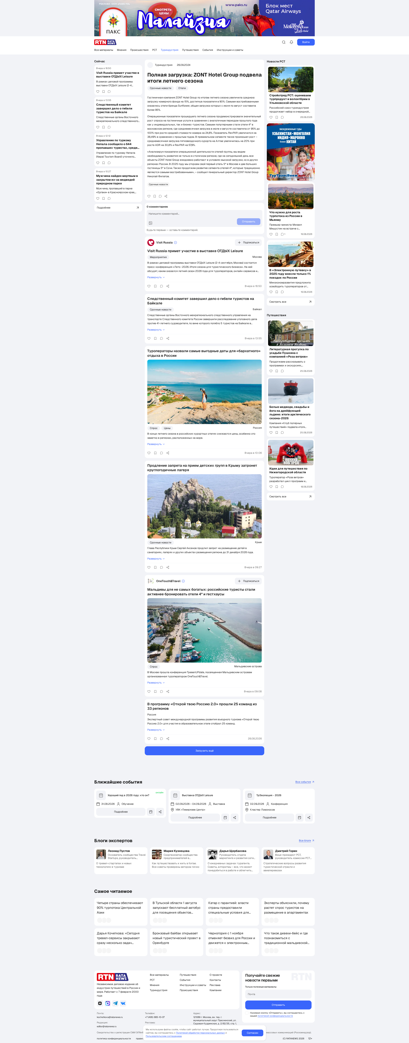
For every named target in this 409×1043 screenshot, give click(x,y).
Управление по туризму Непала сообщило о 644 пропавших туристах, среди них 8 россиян (116, 146)
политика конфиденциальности (114, 1038)
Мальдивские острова (248, 666)
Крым (258, 542)
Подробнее (121, 811)
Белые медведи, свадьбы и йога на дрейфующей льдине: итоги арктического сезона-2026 (290, 412)
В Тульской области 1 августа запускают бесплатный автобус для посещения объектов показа (177, 910)
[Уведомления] (291, 42)
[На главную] (105, 42)
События (207, 50)
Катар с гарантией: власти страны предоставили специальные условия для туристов (228, 910)
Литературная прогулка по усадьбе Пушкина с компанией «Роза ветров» (289, 353)
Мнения (121, 50)
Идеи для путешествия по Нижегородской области (288, 470)
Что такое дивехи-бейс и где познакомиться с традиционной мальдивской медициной (286, 940)
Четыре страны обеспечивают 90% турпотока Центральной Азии (120, 908)
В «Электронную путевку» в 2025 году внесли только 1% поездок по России (290, 273)
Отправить (278, 1005)
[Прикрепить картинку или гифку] (150, 223)
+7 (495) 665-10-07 (155, 1017)
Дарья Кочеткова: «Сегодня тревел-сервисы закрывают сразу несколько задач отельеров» (118, 940)
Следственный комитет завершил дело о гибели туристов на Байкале (114, 108)
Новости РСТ (276, 61)
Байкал (257, 309)
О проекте (216, 975)
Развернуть (154, 277)
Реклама (215, 985)
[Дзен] (100, 1003)
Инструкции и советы (230, 50)
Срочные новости (160, 88)
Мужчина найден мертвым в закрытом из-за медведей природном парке (117, 179)
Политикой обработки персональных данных (200, 1032)
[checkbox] (246, 1013)
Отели (182, 88)
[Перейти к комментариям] (109, 91)
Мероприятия (158, 257)
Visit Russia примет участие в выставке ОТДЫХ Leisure (117, 74)
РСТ (154, 50)
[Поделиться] (165, 196)
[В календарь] (151, 812)
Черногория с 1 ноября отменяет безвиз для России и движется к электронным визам (231, 940)
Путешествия (190, 50)
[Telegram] (115, 1003)
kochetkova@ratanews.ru (110, 1017)
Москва (257, 256)
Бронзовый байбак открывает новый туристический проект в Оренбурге (177, 938)
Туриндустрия (169, 50)
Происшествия (139, 50)
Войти (306, 42)
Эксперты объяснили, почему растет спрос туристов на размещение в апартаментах (286, 908)
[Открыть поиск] (284, 42)
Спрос (154, 428)
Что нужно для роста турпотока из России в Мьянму (285, 216)
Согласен (252, 1033)
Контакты (215, 980)
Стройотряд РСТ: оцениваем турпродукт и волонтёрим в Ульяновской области (290, 99)
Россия (257, 427)
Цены (167, 428)
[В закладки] (103, 91)
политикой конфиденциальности (275, 1015)
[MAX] (107, 1003)
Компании (215, 990)
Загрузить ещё (205, 750)
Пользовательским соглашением (164, 1036)
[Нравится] (97, 91)
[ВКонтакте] (123, 1003)
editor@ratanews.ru (106, 1026)
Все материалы (103, 50)
